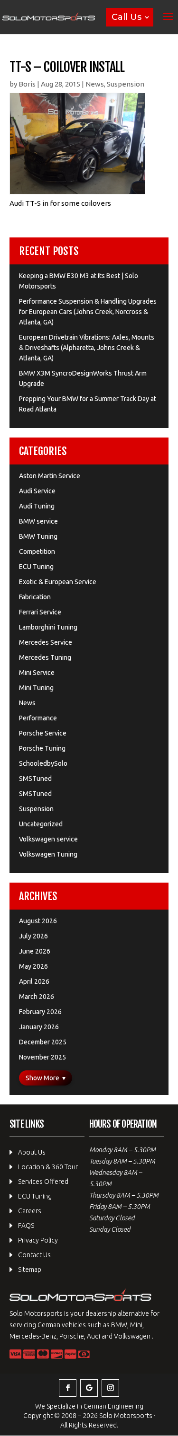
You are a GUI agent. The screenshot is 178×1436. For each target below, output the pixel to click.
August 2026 (38, 921)
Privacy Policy (38, 1240)
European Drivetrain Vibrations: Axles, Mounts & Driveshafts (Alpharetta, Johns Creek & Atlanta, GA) (86, 347)
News (94, 84)
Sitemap (29, 1269)
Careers (29, 1211)
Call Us (126, 17)
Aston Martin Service (49, 476)
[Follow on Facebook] (67, 1388)
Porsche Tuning (42, 748)
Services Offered (43, 1181)
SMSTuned (35, 778)
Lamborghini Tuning (48, 627)
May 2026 (33, 966)
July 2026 (33, 936)
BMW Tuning (38, 536)
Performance (38, 718)
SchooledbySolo (43, 763)
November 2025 (42, 1057)
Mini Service (37, 672)
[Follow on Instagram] (110, 1388)
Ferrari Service (40, 612)
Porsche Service (42, 733)
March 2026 (36, 996)
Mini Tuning (36, 688)
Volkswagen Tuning (48, 854)
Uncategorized (41, 824)
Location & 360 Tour (48, 1167)
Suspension (125, 84)
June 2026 (34, 951)
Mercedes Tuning (45, 657)
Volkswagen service (48, 839)
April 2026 (34, 981)
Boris (27, 84)
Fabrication (35, 597)
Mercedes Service (45, 642)
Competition (37, 551)
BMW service (38, 521)
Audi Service (37, 491)
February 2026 (40, 1012)
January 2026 (39, 1027)
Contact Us (34, 1255)
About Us (32, 1152)
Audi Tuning (37, 506)
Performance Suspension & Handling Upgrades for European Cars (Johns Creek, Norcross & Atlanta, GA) (88, 312)
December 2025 (42, 1042)
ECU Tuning (36, 566)
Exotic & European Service (57, 582)
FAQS (26, 1225)
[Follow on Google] (89, 1388)
